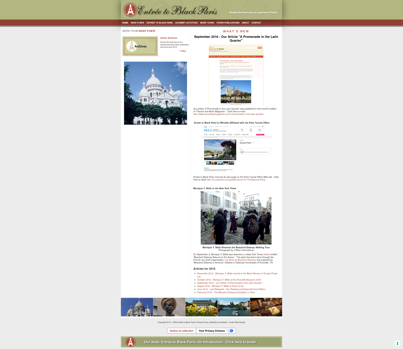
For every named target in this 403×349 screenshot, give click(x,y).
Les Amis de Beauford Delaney (240, 259)
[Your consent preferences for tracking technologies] (397, 343)
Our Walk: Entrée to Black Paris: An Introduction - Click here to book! (200, 341)
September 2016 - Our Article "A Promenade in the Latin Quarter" (229, 282)
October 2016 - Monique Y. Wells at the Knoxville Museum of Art (229, 279)
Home (125, 22)
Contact (256, 22)
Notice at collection (181, 330)
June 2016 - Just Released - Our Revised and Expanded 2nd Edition (231, 289)
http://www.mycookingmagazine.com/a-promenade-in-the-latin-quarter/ (228, 114)
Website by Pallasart (218, 322)
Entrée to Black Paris (160, 22)
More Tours (207, 22)
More (184, 50)
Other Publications (228, 22)
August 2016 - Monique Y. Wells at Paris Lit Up (220, 286)
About (245, 22)
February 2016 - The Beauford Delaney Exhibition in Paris (226, 292)
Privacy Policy (203, 322)
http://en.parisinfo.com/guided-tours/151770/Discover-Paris (236, 179)
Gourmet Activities (186, 22)
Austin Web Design (237, 322)
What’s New (137, 22)
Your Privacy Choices (212, 330)
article (266, 254)
